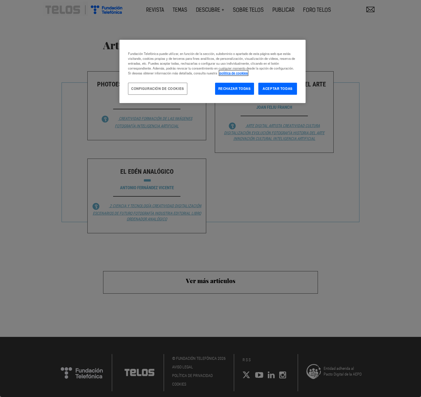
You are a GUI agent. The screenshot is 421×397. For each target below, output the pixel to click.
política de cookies (233, 73)
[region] (212, 71)
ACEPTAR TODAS (277, 88)
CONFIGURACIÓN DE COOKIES (157, 88)
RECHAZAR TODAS (234, 88)
